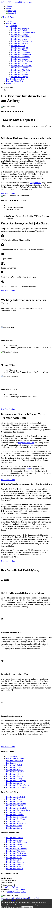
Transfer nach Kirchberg (20, 52)
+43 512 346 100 (7, 2)
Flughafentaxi (11, 26)
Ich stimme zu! (27, 907)
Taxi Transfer (11, 23)
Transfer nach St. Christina (21, 66)
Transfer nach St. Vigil (14, 774)
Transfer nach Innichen (15, 862)
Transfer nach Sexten (14, 783)
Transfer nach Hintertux (20, 74)
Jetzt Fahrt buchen (8, 193)
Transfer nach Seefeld (19, 48)
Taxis (29, 469)
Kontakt (9, 8)
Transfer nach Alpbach (19, 50)
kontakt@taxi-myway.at (16, 892)
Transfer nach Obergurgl (20, 34)
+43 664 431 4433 (17, 889)
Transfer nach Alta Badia (20, 70)
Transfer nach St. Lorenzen (16, 787)
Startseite (9, 21)
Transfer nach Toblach (14, 869)
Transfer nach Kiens (14, 858)
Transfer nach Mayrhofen (21, 37)
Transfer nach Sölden (19, 72)
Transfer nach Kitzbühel (20, 57)
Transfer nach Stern (13, 860)
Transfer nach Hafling (14, 776)
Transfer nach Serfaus (19, 43)
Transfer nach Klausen (14, 866)
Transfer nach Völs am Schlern (18, 785)
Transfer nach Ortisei (19, 63)
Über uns (9, 6)
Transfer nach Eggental (15, 864)
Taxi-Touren (11, 83)
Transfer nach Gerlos (19, 39)
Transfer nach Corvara (19, 59)
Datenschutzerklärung (19, 898)
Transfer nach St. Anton (20, 28)
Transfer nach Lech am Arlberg (23, 32)
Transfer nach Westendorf (21, 54)
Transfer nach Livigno (19, 77)
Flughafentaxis (35, 183)
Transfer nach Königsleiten (21, 41)
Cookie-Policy (34, 898)
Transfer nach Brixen (14, 828)
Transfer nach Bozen (14, 826)
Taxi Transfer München (15, 79)
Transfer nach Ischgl (19, 30)
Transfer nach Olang (14, 778)
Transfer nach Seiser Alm (16, 823)
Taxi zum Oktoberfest (14, 81)
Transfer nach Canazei (19, 68)
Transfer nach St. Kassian (16, 853)
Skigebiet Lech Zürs (26, 443)
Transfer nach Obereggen (16, 781)
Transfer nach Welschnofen (16, 855)
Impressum (5, 898)
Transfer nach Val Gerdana (21, 61)
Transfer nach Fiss (18, 46)
